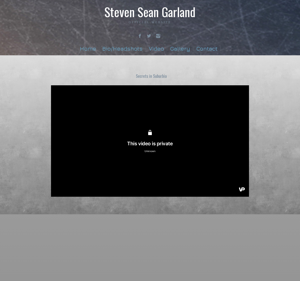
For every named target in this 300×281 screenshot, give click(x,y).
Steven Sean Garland (150, 11)
